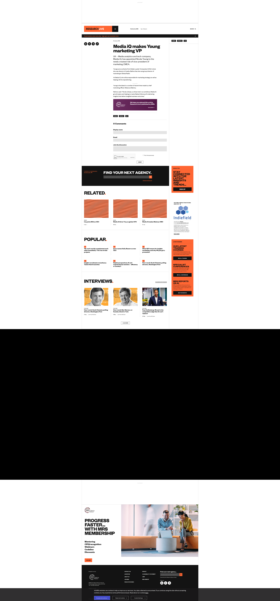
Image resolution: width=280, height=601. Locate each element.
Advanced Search (147, 180)
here (146, 593)
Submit (140, 162)
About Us (126, 576)
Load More (125, 323)
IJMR (143, 576)
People (121, 116)
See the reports (182, 292)
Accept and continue (101, 598)
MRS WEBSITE (145, 579)
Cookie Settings (138, 598)
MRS (137, 29)
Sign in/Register (144, 29)
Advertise (127, 574)
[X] (89, 45)
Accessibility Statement (149, 574)
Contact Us (127, 571)
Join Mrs (126, 579)
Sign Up (182, 189)
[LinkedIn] (85, 45)
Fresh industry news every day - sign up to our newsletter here (101, 36)
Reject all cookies (120, 598)
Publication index (129, 582)
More (161, 282)
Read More (151, 107)
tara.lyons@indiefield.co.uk (183, 223)
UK (127, 116)
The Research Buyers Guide (90, 172)
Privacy (144, 571)
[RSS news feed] (93, 45)
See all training (182, 258)
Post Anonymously (149, 155)
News (115, 116)
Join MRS (88, 560)
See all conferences (182, 275)
